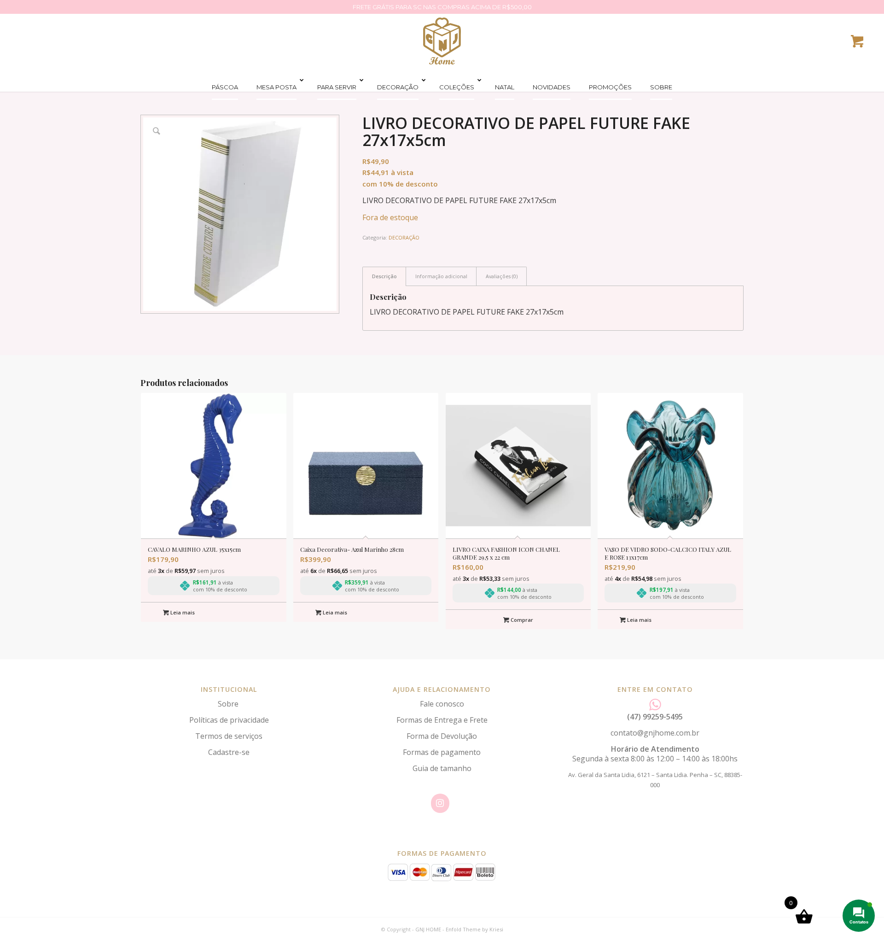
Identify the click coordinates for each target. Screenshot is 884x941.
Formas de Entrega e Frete (442, 720)
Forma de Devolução (442, 736)
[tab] (384, 276)
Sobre (229, 704)
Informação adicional (441, 276)
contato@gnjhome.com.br (655, 733)
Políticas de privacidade (229, 720)
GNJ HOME (428, 929)
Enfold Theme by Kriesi (474, 929)
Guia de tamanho (442, 768)
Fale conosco (442, 704)
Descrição (384, 276)
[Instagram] (440, 803)
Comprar (521, 619)
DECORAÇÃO (404, 237)
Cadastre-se (229, 752)
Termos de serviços (228, 736)
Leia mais (182, 612)
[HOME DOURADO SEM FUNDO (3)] (442, 41)
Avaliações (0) (502, 276)
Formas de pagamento (442, 752)
